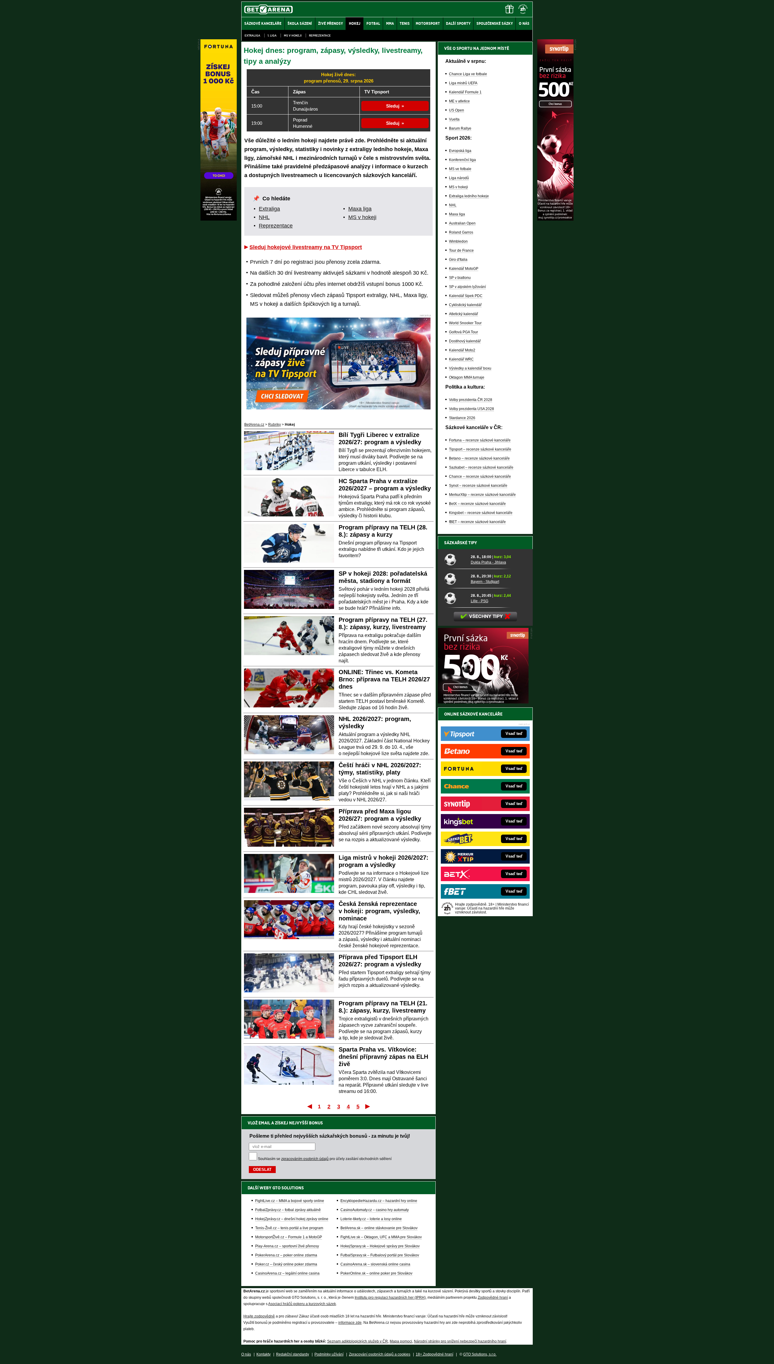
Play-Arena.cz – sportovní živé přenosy (287, 1246)
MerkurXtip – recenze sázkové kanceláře (482, 495)
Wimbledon (458, 241)
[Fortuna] (218, 219)
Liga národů (459, 178)
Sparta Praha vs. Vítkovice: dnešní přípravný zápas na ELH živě (383, 1056)
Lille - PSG (479, 601)
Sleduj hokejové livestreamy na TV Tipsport (305, 247)
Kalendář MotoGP (463, 269)
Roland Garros (461, 232)
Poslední (368, 1106)
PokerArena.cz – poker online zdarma (286, 1255)
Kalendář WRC (461, 359)
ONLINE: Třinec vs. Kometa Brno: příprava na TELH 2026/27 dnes (384, 679)
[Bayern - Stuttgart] (455, 579)
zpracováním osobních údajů (305, 1159)
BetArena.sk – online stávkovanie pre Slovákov (379, 1228)
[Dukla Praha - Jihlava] (455, 559)
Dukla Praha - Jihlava (488, 562)
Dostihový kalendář (465, 341)
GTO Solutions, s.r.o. (479, 1354)
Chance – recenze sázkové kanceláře (480, 476)
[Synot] (555, 219)
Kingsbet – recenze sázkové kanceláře (480, 513)
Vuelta (454, 119)
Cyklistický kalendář (465, 305)
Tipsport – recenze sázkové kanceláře (480, 449)
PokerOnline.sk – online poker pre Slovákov (376, 1273)
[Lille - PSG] (455, 598)
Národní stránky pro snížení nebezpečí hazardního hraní (460, 1341)
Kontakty (263, 1354)
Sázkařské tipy (460, 542)
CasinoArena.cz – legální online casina (287, 1273)
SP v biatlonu (460, 278)
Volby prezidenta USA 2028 (471, 409)
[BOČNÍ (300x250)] (483, 702)
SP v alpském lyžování (467, 287)
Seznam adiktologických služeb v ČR (357, 1341)
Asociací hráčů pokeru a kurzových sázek (302, 1304)
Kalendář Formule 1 (465, 92)
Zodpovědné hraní (493, 1297)
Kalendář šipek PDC (466, 296)
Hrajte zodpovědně (259, 1316)
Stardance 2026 (462, 418)
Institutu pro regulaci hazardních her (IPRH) (390, 1297)
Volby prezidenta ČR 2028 (470, 400)
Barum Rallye (460, 128)
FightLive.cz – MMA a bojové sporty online (289, 1201)
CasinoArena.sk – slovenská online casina (375, 1264)
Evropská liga (460, 151)
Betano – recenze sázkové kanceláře (479, 458)
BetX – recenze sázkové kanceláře (477, 504)
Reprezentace (320, 35)
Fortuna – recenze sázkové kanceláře (480, 440)
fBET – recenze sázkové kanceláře (477, 522)
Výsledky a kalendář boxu (470, 368)
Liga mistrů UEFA (463, 83)
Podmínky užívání (328, 1354)
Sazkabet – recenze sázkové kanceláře (481, 467)
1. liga (272, 35)
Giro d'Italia (458, 259)
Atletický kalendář (463, 314)
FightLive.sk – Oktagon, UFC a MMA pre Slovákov (381, 1237)
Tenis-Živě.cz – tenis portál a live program (289, 1228)
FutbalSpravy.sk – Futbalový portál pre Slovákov (379, 1255)
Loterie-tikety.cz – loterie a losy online (371, 1219)
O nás (246, 1354)
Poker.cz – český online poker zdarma (286, 1264)
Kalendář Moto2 (462, 350)
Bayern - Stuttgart (485, 582)
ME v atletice (459, 101)
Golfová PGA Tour (463, 332)
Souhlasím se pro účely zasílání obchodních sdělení (325, 1159)
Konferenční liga (462, 160)
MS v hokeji (293, 35)
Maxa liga (360, 209)
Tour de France (461, 250)
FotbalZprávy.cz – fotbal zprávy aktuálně (288, 1210)
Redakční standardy (292, 1354)
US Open (456, 110)
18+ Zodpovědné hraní (434, 1354)
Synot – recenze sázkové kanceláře (478, 485)
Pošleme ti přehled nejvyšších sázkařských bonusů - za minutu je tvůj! (329, 1136)
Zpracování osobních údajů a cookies (379, 1354)
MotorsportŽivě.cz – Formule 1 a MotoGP (288, 1237)
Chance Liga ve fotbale (468, 74)
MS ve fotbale (460, 169)
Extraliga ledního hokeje (469, 196)
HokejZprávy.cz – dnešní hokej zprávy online (291, 1219)
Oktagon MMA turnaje (466, 377)
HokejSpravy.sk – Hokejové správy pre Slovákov (380, 1246)
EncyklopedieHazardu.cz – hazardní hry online (378, 1201)
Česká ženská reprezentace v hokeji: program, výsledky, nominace (379, 911)
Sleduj (392, 105)
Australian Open (462, 223)
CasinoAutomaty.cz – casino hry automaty (374, 1210)
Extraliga (252, 35)
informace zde (350, 1322)
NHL (264, 217)
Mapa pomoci (401, 1341)
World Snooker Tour (465, 323)
